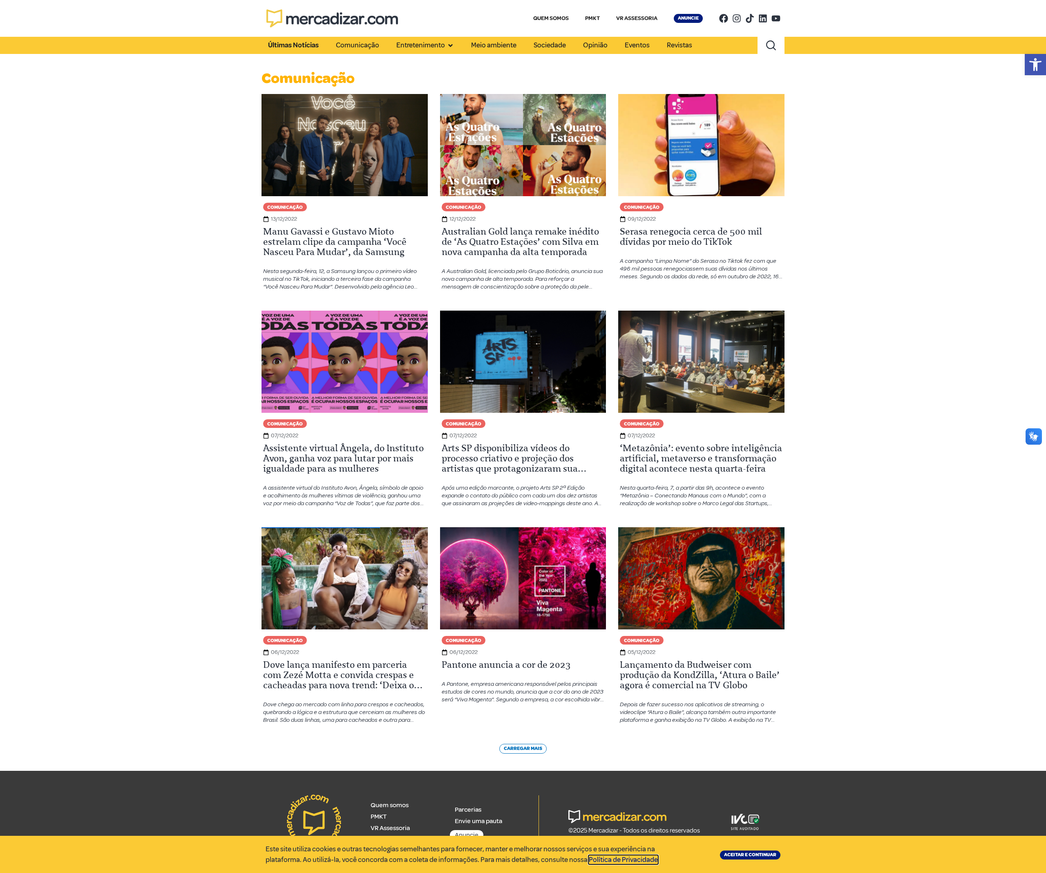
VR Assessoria (390, 828)
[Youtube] (775, 18)
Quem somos (390, 805)
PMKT (592, 18)
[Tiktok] (749, 18)
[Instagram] (736, 18)
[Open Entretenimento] (450, 45)
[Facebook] (723, 18)
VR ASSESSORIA (636, 18)
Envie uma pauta (478, 821)
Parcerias (468, 810)
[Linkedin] (762, 18)
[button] (1035, 64)
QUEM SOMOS (551, 18)
